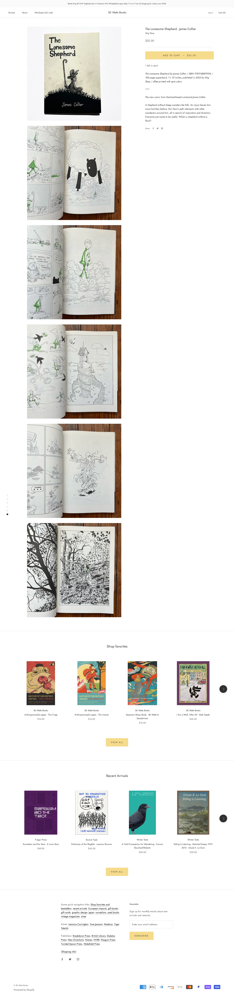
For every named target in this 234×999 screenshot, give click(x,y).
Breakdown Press (81, 936)
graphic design (79, 912)
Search (210, 12)
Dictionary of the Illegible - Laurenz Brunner (91, 844)
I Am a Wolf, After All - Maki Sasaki (193, 714)
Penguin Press (108, 939)
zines (83, 916)
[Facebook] (153, 128)
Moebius (108, 924)
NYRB (97, 939)
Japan (91, 912)
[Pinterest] (162, 128)
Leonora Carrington (78, 924)
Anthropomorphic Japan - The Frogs (40, 714)
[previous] (11, 689)
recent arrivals (80, 908)
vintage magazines (70, 916)
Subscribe (141, 935)
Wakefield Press (92, 944)
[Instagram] (78, 959)
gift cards (66, 912)
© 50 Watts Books (21, 985)
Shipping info (69, 951)
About (24, 12)
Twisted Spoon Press (71, 944)
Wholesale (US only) (44, 12)
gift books (113, 908)
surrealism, (101, 912)
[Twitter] (158, 128)
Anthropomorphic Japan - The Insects (92, 714)
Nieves (88, 939)
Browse (12, 12)
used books (113, 912)
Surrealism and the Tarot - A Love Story (41, 844)
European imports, (97, 908)
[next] (223, 689)
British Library (99, 936)
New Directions (76, 939)
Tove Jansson (96, 924)
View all (117, 742)
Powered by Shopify (24, 989)
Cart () (222, 12)
